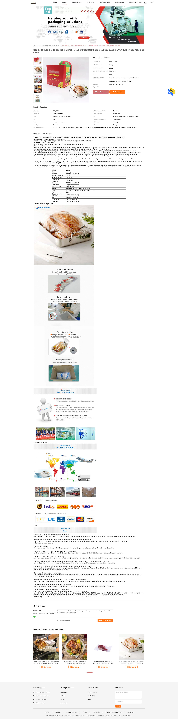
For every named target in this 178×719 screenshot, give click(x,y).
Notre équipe (64, 703)
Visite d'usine (90, 2)
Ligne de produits (92, 692)
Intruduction (64, 692)
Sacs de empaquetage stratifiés (41, 692)
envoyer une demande (105, 620)
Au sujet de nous (76, 2)
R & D (89, 699)
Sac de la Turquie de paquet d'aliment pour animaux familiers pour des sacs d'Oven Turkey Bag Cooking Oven (90, 45)
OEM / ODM (91, 695)
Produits (64, 2)
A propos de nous (71, 712)
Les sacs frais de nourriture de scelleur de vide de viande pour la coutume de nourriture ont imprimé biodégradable (74, 662)
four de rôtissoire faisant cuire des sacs (72, 596)
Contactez (118, 92)
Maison (55, 2)
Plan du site (96, 712)
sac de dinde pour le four (51, 596)
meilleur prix (101, 92)
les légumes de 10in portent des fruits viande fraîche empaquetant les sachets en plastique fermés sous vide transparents (103, 662)
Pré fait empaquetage (92, 596)
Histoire (63, 695)
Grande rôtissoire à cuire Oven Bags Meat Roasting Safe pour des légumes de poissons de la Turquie (131, 662)
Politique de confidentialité (113, 712)
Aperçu (47, 712)
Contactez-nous (119, 2)
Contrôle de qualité (105, 2)
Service (63, 699)
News (85, 712)
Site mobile (130, 712)
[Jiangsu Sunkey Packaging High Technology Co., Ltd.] (33, 3)
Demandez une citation (135, 2)
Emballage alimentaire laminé (41, 695)
